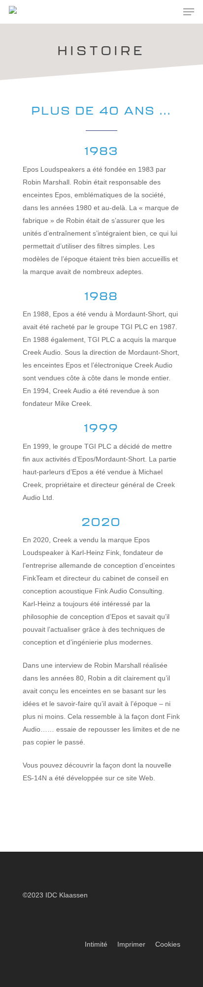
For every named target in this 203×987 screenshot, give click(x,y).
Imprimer (131, 944)
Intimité (96, 944)
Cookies (167, 944)
